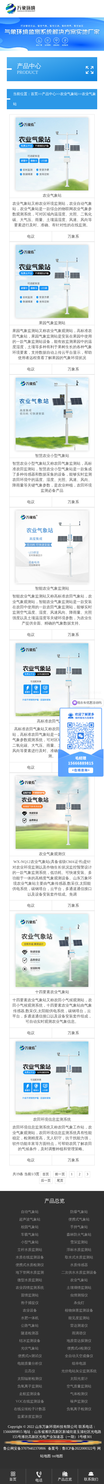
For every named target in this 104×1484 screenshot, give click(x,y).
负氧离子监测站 (29, 1386)
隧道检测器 (30, 1333)
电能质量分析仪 (29, 1363)
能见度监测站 (79, 1318)
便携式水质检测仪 (30, 1265)
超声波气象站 (29, 1219)
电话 (38, 1480)
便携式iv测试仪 (30, 1356)
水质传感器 (79, 1265)
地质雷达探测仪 (79, 1341)
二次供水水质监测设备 (79, 1272)
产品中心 (49, 94)
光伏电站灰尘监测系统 (79, 1371)
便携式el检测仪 (79, 1348)
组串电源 (79, 1363)
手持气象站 (79, 1227)
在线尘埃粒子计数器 (30, 1409)
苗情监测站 (30, 1295)
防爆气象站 (79, 1212)
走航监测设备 (29, 1394)
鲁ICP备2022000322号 (79, 1448)
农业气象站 (69, 94)
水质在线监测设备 (30, 1257)
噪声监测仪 (79, 1401)
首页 (34, 94)
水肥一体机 (30, 1318)
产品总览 (65, 1479)
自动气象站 (30, 1212)
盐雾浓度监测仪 (29, 1417)
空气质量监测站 (79, 1386)
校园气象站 (30, 1227)
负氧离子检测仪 (79, 1409)
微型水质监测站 (29, 1280)
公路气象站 (30, 1325)
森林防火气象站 (79, 1234)
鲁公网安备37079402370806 (24, 1448)
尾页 (60, 1180)
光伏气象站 (30, 1348)
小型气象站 (30, 1242)
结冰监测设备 (29, 1341)
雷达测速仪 (79, 1325)
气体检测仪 (79, 1394)
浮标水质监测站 (79, 1250)
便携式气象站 (79, 1219)
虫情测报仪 (79, 1295)
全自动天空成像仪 (79, 1356)
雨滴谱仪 (79, 1333)
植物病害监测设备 (79, 1310)
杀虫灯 (79, 1303)
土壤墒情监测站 (79, 1288)
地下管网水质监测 (30, 1272)
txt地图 (57, 1456)
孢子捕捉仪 (30, 1303)
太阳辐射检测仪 (29, 1379)
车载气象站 (30, 1234)
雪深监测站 (79, 1242)
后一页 (46, 1180)
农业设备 (30, 1310)
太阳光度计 (79, 1379)
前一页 (60, 1174)
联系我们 (91, 1479)
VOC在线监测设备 (30, 1401)
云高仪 (29, 1371)
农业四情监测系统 (30, 1288)
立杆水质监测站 (29, 1250)
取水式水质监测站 (79, 1257)
